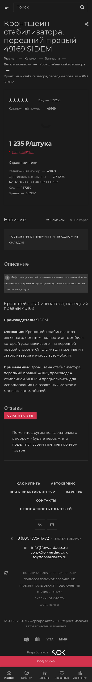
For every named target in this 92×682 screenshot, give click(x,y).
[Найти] (81, 7)
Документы (49, 604)
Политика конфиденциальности (49, 573)
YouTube (52, 525)
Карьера (74, 492)
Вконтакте (40, 525)
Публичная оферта (50, 598)
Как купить (28, 483)
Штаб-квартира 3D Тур (32, 492)
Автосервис (63, 483)
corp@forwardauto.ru (49, 552)
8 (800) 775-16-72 (33, 538)
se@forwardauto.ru (49, 557)
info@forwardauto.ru (49, 547)
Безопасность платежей (46, 509)
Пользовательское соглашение (50, 579)
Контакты (46, 500)
